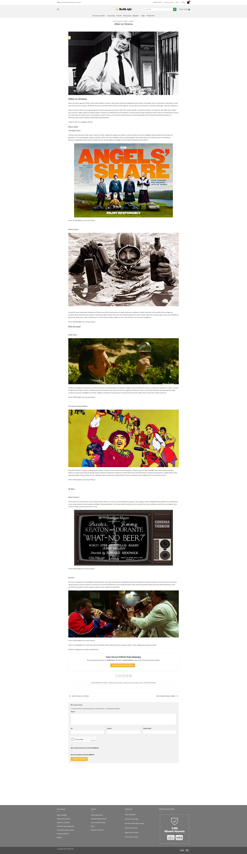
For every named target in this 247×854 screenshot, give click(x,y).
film (131, 682)
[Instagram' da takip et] (182, 2)
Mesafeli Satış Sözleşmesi (65, 826)
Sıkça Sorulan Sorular (98, 822)
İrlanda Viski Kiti (113, 784)
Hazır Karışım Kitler (99, 16)
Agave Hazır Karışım (132, 832)
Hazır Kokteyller (130, 814)
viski (144, 682)
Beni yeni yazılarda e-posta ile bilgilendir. (82, 754)
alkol (126, 682)
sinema (141, 682)
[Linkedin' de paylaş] (130, 676)
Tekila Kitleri (111, 775)
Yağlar (143, 16)
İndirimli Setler (145, 784)
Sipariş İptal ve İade (63, 819)
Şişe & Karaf (144, 797)
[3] (188, 3)
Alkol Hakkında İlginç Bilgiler (166, 696)
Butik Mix (150, 16)
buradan (86, 649)
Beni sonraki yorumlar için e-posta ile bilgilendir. (85, 748)
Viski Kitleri (79, 779)
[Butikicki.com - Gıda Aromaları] (123, 9)
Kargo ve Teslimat (63, 833)
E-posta (109, 728)
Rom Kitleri (111, 779)
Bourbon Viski (112, 788)
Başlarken (136, 16)
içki (134, 682)
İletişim (59, 837)
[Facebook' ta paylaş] (116, 676)
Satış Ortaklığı (61, 815)
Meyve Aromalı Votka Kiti (83, 793)
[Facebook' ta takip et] (180, 2)
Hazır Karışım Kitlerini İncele (122, 665)
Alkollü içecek (118, 21)
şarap (136, 682)
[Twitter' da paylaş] (120, 676)
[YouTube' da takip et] (183, 2)
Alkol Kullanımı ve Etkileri (80, 696)
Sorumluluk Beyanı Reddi (65, 830)
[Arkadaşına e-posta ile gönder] (123, 676)
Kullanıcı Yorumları (97, 830)
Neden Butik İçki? (97, 815)
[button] (58, 9)
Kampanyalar (127, 16)
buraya (87, 220)
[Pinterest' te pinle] (127, 676)
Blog (92, 826)
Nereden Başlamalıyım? (99, 819)
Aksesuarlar (144, 788)
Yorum (73, 711)
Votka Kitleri (79, 788)
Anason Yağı (111, 16)
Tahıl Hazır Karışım (131, 828)
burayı (87, 568)
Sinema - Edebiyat (128, 21)
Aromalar (119, 16)
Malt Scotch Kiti (113, 793)
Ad (71, 728)
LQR (142, 793)
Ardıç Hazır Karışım (131, 837)
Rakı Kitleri (79, 784)
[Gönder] (174, 9)
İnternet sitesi (147, 728)
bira (129, 682)
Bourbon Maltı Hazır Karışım (134, 823)
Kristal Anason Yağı (131, 819)
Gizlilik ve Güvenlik (63, 822)
